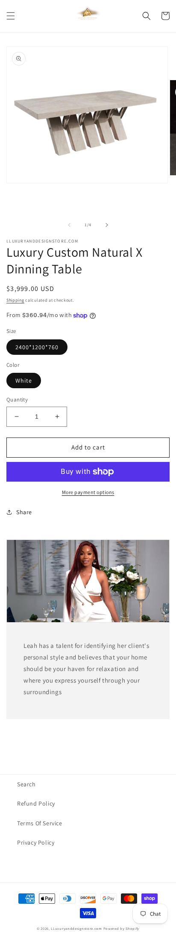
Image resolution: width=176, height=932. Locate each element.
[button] (10, 15)
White (23, 380)
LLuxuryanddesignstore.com (76, 928)
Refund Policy (36, 803)
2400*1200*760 (37, 347)
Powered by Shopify (121, 928)
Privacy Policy (35, 842)
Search (26, 784)
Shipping (15, 300)
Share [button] (24, 512)
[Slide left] (69, 225)
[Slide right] (106, 225)
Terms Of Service (39, 823)
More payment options (88, 492)
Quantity (17, 399)
